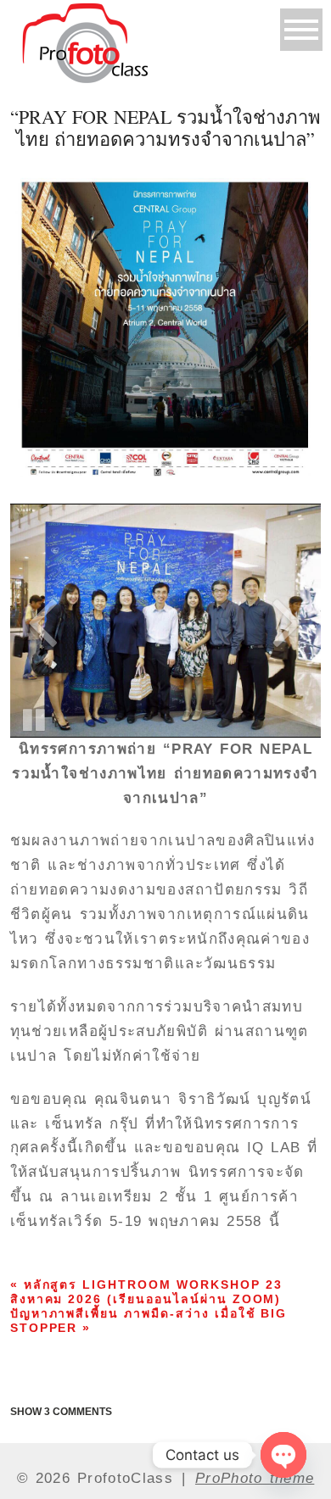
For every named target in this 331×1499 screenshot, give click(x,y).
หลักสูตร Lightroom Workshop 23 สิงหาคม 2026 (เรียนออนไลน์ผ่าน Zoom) (146, 1292)
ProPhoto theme (254, 1478)
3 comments (61, 1412)
